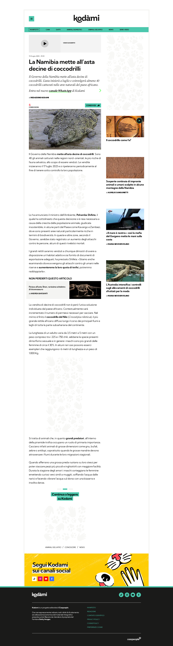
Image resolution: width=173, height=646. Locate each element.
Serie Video (124, 30)
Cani (48, 30)
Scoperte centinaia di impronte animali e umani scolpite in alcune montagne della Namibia (125, 184)
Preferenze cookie (95, 627)
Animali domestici (74, 30)
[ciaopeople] (134, 639)
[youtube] (133, 595)
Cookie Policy (93, 623)
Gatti (58, 30)
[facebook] (138, 595)
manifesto (91, 607)
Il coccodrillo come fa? (118, 140)
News (111, 30)
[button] (34, 579)
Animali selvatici (95, 30)
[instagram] (127, 595)
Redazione (91, 611)
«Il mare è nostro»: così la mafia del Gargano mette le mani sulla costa (124, 236)
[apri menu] (31, 18)
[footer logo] (56, 595)
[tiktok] (121, 595)
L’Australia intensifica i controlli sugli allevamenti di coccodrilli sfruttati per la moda (123, 288)
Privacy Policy (93, 619)
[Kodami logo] (86, 19)
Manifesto (34, 30)
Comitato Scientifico (95, 615)
